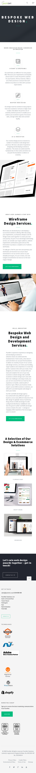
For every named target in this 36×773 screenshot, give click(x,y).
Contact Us (9, 575)
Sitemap (30, 762)
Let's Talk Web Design (15, 418)
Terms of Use (22, 762)
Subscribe (7, 714)
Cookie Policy (22, 760)
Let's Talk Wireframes (12, 266)
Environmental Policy (9, 762)
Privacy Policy (12, 760)
